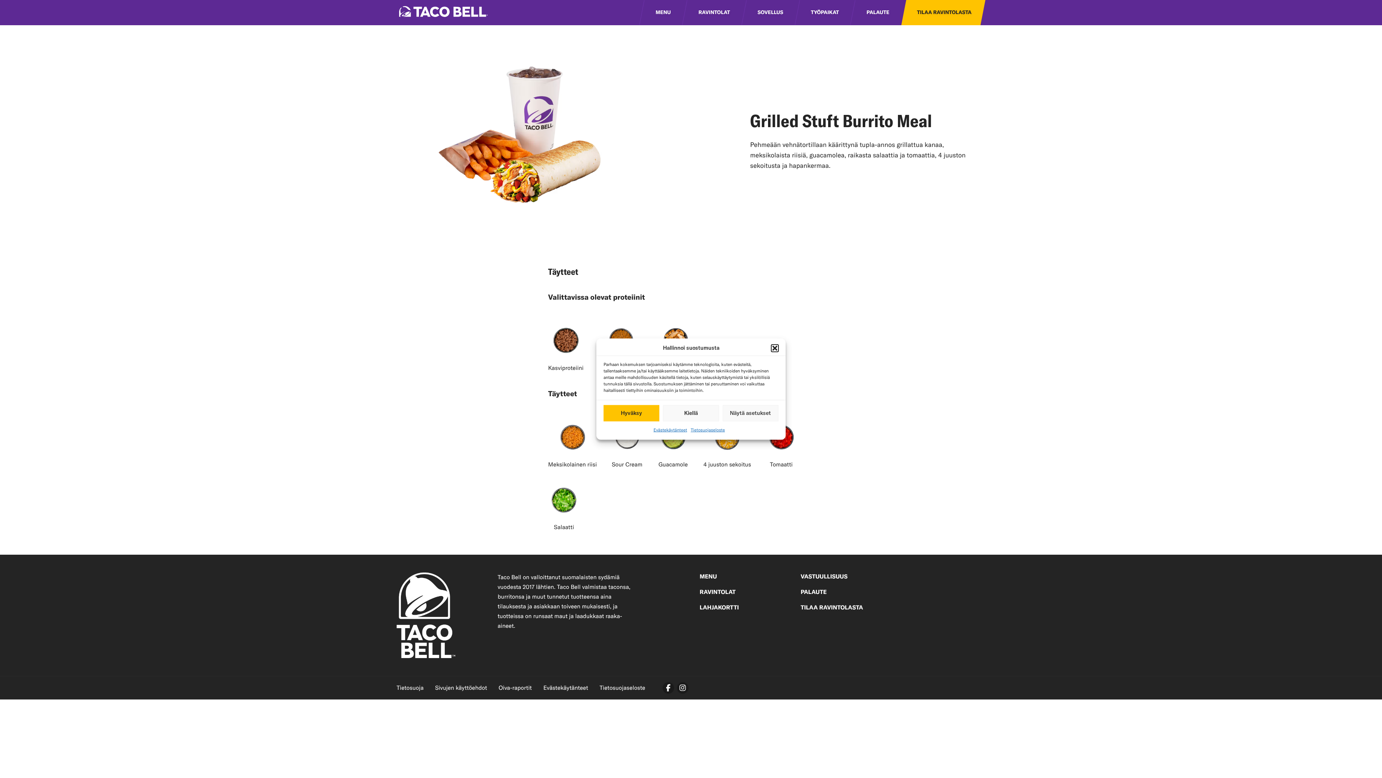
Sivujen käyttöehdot (461, 687)
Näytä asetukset (750, 413)
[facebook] (668, 688)
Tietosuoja (410, 687)
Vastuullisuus (824, 577)
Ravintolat (714, 12)
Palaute (878, 12)
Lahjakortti (719, 608)
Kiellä (691, 413)
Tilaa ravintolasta (944, 12)
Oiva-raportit (515, 687)
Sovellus (770, 12)
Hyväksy (631, 413)
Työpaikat (825, 12)
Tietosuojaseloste (708, 430)
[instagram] (682, 688)
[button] (774, 348)
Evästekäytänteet (670, 430)
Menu (663, 12)
